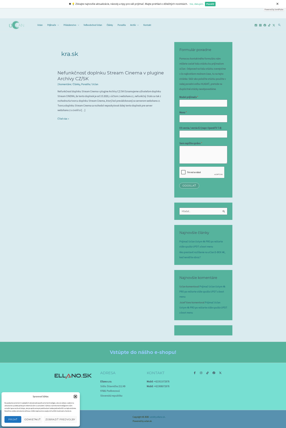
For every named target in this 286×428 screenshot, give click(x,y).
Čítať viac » (63, 118)
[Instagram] (260, 25)
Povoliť (210, 3)
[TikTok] (269, 25)
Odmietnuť (32, 419)
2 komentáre (64, 84)
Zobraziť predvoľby (60, 419)
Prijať (12, 419)
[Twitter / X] (273, 25)
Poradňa (122, 25)
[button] (75, 396)
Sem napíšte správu (190, 143)
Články (110, 25)
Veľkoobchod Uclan (93, 25)
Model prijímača (188, 97)
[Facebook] (256, 25)
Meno (183, 112)
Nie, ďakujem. (197, 3)
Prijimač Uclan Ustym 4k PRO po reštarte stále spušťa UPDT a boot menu (202, 291)
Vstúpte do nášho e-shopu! (143, 352)
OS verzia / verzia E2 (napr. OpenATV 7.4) (200, 128)
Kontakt (147, 25)
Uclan (40, 25)
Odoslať (189, 185)
